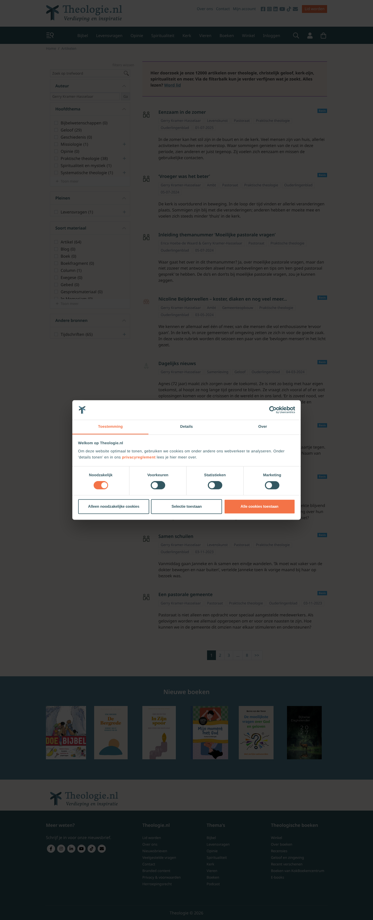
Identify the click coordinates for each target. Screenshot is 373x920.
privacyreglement (139, 457)
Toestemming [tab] (110, 426)
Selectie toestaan (187, 506)
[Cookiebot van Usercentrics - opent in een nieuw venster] (273, 410)
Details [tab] (186, 426)
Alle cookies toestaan (259, 506)
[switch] (158, 485)
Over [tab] (262, 426)
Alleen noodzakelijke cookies (113, 506)
